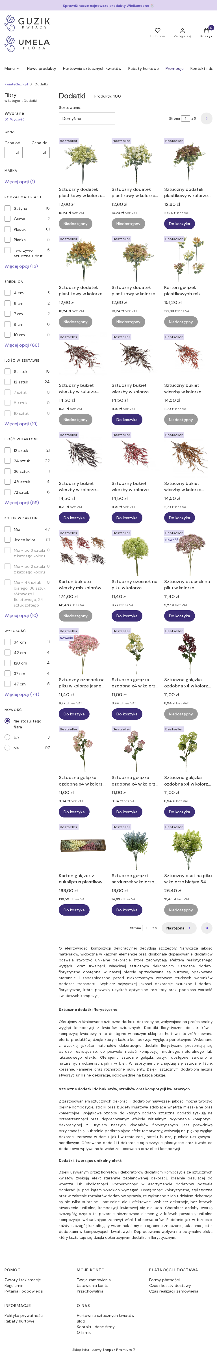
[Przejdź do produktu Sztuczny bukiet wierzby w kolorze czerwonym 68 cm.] (136, 454)
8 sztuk (20, 402)
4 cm (19, 292)
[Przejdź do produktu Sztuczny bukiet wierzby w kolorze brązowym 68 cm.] (136, 356)
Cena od (12, 142)
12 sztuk (21, 382)
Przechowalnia (90, 1291)
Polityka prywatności (24, 1315)
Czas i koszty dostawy (170, 1285)
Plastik (20, 229)
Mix (17, 529)
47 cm (20, 684)
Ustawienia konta (92, 1285)
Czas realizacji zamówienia (173, 1291)
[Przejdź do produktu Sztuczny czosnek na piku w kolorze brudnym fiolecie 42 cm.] (188, 552)
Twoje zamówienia (94, 1279)
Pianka (20, 239)
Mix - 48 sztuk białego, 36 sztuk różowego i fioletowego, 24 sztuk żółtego (29, 594)
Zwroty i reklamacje (23, 1279)
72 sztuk (21, 492)
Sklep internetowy (102, 1349)
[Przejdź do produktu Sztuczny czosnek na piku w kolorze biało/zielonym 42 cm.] (136, 552)
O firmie (84, 1332)
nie (16, 747)
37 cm (19, 673)
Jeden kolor (24, 539)
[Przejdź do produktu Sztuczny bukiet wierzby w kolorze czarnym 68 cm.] (83, 454)
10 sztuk (21, 413)
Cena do (39, 142)
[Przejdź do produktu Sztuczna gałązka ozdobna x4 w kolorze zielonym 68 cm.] (188, 748)
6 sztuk (20, 371)
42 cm (20, 652)
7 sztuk (20, 392)
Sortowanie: (70, 107)
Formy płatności (164, 1279)
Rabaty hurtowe (19, 1321)
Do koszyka (179, 223)
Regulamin (14, 1285)
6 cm (18, 303)
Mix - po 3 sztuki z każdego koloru (29, 553)
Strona (174, 118)
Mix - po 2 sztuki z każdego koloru (29, 569)
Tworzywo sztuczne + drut (28, 253)
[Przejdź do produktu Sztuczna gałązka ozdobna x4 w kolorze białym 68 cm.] (136, 650)
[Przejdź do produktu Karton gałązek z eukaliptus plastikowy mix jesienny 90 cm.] (83, 846)
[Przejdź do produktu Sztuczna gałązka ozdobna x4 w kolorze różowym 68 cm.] (136, 748)
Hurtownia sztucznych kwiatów (105, 1315)
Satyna (20, 208)
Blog (81, 1321)
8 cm (18, 324)
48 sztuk (22, 481)
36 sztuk (22, 471)
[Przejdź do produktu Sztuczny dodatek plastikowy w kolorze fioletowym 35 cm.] (188, 160)
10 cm (19, 334)
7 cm (18, 313)
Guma (19, 218)
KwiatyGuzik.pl (16, 84)
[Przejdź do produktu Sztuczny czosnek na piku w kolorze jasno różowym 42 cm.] (83, 650)
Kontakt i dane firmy (96, 1326)
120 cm (20, 663)
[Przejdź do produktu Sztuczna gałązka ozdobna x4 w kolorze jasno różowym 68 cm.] (83, 748)
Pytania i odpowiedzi (24, 1291)
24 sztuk (22, 460)
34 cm (20, 642)
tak (16, 737)
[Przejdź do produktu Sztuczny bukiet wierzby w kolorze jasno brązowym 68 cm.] (188, 454)
